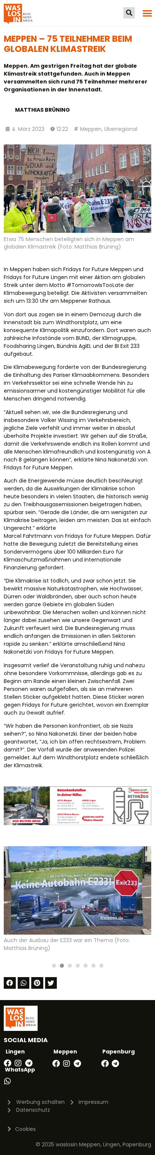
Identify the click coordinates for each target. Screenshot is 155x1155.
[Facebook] (7, 1063)
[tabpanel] (77, 902)
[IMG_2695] (77, 823)
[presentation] (54, 966)
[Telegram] (28, 1063)
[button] (129, 12)
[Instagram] (18, 1063)
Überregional (120, 129)
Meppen (91, 129)
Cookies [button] (25, 1129)
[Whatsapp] (7, 1081)
